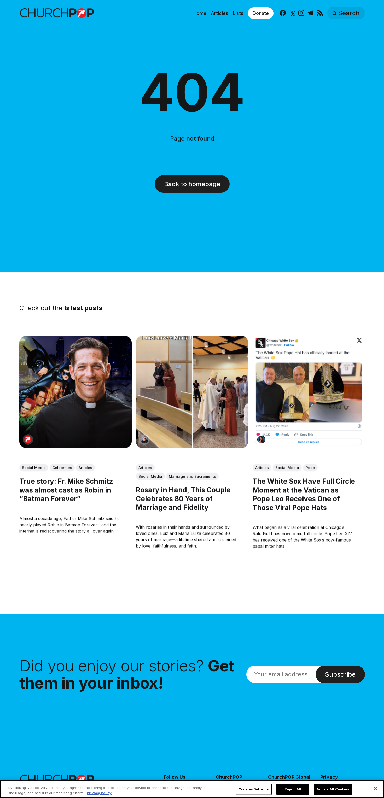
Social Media (34, 467)
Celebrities (62, 467)
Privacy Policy (99, 792)
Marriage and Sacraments (192, 476)
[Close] (375, 788)
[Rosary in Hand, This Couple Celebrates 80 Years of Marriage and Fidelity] (192, 392)
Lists (238, 13)
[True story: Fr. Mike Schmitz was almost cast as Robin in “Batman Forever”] (75, 392)
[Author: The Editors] (28, 439)
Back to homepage (192, 184)
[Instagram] (301, 13)
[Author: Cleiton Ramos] (144, 439)
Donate (261, 13)
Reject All (292, 789)
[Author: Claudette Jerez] (261, 439)
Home (199, 13)
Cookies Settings (253, 789)
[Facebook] (283, 13)
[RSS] (320, 13)
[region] (192, 789)
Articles (219, 13)
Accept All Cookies (333, 789)
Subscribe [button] (340, 674)
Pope (310, 467)
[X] (292, 13)
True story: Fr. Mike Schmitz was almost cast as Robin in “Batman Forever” (66, 490)
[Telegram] (310, 13)
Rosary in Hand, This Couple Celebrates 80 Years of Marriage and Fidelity (183, 499)
